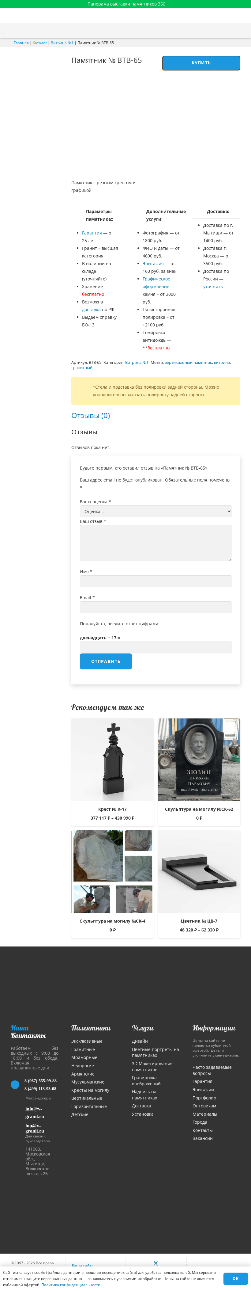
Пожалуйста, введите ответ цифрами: (119, 623)
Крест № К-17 (112, 809)
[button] (243, 30)
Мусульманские (87, 1082)
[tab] (90, 415)
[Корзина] (230, 30)
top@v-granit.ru (34, 1128)
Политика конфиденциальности (70, 1284)
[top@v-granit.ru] (18, 1127)
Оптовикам (204, 1106)
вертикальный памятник (188, 362)
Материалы (205, 1114)
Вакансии (203, 1138)
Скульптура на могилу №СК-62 (199, 809)
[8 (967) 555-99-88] (17, 1084)
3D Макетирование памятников (152, 1066)
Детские (79, 1114)
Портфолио (204, 1098)
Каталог (40, 42)
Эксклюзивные (87, 1041)
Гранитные (83, 1049)
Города (200, 1122)
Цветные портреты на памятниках (155, 1052)
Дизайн (140, 1041)
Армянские (83, 1074)
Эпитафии (203, 1089)
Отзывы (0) (90, 415)
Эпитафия (153, 263)
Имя (86, 571)
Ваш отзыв (93, 521)
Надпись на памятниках (144, 1095)
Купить (201, 63)
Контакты (203, 1130)
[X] (156, 1264)
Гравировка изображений (146, 1081)
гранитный (81, 367)
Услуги (142, 1027)
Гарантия (92, 233)
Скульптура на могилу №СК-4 (112, 921)
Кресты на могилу (90, 1090)
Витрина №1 (62, 42)
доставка (91, 309)
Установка (143, 1114)
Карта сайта (83, 1265)
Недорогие (82, 1065)
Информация (214, 1027)
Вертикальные (86, 1098)
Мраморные (84, 1057)
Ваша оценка (95, 502)
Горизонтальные (89, 1106)
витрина (222, 362)
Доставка (141, 1106)
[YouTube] (169, 1264)
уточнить (213, 286)
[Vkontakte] (143, 1264)
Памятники (91, 1027)
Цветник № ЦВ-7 (199, 921)
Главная (21, 42)
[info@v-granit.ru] (18, 1113)
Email (87, 597)
